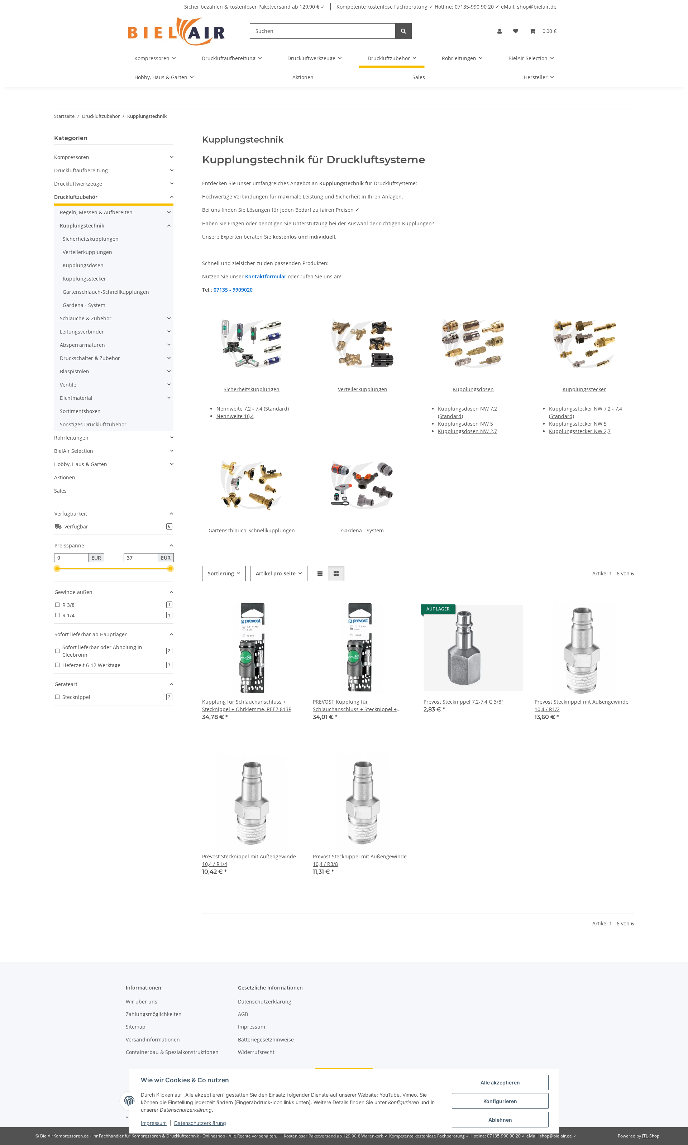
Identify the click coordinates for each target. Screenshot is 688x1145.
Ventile (68, 384)
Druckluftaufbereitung (81, 170)
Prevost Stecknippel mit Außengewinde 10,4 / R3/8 (360, 860)
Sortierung (221, 573)
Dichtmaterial (76, 397)
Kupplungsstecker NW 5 (578, 423)
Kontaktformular (265, 276)
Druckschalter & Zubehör (90, 358)
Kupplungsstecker (584, 389)
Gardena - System (362, 530)
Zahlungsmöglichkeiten (154, 1014)
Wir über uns (141, 1001)
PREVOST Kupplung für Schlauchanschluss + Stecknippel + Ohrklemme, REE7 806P (355, 705)
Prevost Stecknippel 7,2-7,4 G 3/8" (463, 701)
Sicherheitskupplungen (252, 389)
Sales (60, 490)
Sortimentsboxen (80, 411)
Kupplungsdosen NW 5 (465, 423)
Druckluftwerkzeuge (78, 183)
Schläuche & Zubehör (85, 318)
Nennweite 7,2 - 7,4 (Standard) (252, 408)
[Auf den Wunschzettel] (289, 611)
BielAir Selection (73, 450)
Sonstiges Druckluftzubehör (93, 424)
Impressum (154, 1123)
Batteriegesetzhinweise (266, 1039)
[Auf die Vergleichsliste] (270, 611)
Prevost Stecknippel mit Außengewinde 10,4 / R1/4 (249, 860)
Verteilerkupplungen (362, 389)
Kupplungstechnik (82, 225)
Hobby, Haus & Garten (80, 464)
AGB (243, 1014)
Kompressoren (71, 157)
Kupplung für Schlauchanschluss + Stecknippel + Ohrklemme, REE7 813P (246, 705)
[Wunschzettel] (515, 31)
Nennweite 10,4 (235, 416)
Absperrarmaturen (82, 344)
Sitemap (135, 1026)
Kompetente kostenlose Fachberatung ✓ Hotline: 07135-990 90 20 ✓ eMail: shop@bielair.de (446, 6)
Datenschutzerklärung (200, 1123)
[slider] (57, 569)
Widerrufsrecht (256, 1052)
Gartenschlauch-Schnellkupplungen (252, 530)
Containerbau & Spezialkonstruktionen (172, 1052)
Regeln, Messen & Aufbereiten (96, 212)
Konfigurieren (500, 1101)
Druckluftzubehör (75, 196)
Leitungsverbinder (82, 331)
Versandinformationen (153, 1039)
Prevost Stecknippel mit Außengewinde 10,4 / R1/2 (582, 705)
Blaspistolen (74, 371)
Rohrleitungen (71, 437)
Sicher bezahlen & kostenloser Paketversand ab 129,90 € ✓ (254, 6)
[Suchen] (403, 31)
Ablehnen (500, 1120)
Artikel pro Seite (276, 573)
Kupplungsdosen (473, 389)
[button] (499, 31)
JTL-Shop (650, 1136)
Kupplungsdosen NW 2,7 (467, 431)
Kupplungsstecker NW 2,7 (580, 431)
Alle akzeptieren (500, 1082)
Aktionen (64, 477)
